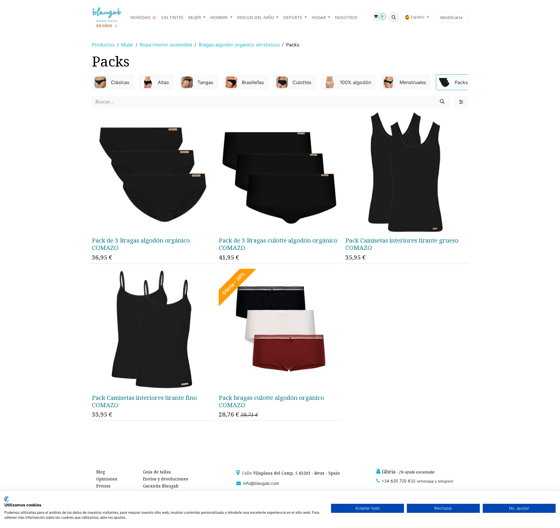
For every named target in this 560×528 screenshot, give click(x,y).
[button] (393, 17)
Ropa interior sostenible (166, 45)
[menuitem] (143, 17)
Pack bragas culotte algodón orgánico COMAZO (271, 401)
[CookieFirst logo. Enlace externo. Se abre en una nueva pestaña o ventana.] (6, 499)
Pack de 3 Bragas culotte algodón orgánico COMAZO (278, 244)
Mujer (127, 45)
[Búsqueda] (442, 101)
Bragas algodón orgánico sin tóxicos (239, 45)
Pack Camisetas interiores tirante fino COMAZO (144, 401)
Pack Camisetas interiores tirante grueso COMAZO (402, 244)
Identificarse (451, 17)
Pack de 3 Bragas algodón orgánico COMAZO (141, 244)
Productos (103, 45)
